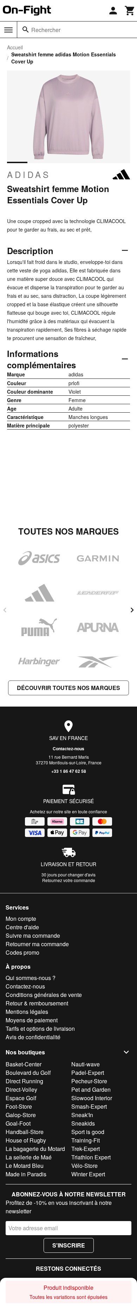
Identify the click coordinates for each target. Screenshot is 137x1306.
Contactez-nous (68, 748)
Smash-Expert (89, 1106)
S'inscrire (68, 1245)
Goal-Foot (18, 1123)
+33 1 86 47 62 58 (68, 771)
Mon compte (21, 918)
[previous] (5, 610)
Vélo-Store (84, 1166)
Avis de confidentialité (33, 1037)
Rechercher (45, 30)
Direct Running (24, 1081)
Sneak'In (82, 1115)
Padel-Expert (87, 1072)
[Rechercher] (25, 29)
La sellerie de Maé (29, 1157)
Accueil (15, 47)
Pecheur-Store (89, 1081)
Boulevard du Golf (28, 1072)
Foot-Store (19, 1106)
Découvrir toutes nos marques (68, 688)
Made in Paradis (26, 1174)
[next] (132, 610)
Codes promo (22, 952)
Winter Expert (88, 1174)
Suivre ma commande (33, 935)
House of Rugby (26, 1140)
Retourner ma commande (37, 944)
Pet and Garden (91, 1089)
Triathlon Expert (91, 1157)
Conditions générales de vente (44, 995)
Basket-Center (23, 1064)
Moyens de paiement (32, 1020)
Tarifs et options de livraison (40, 1028)
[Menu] (8, 29)
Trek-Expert (85, 1149)
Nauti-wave (85, 1064)
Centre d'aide (22, 927)
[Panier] (130, 10)
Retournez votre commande (68, 880)
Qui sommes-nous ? (31, 978)
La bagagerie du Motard (35, 1149)
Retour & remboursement (37, 1003)
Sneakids (83, 1123)
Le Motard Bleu (25, 1166)
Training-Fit (85, 1140)
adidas (29, 174)
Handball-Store (25, 1132)
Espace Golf (21, 1098)
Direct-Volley (21, 1089)
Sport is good (87, 1132)
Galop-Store (21, 1115)
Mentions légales (27, 1012)
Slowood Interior (91, 1098)
